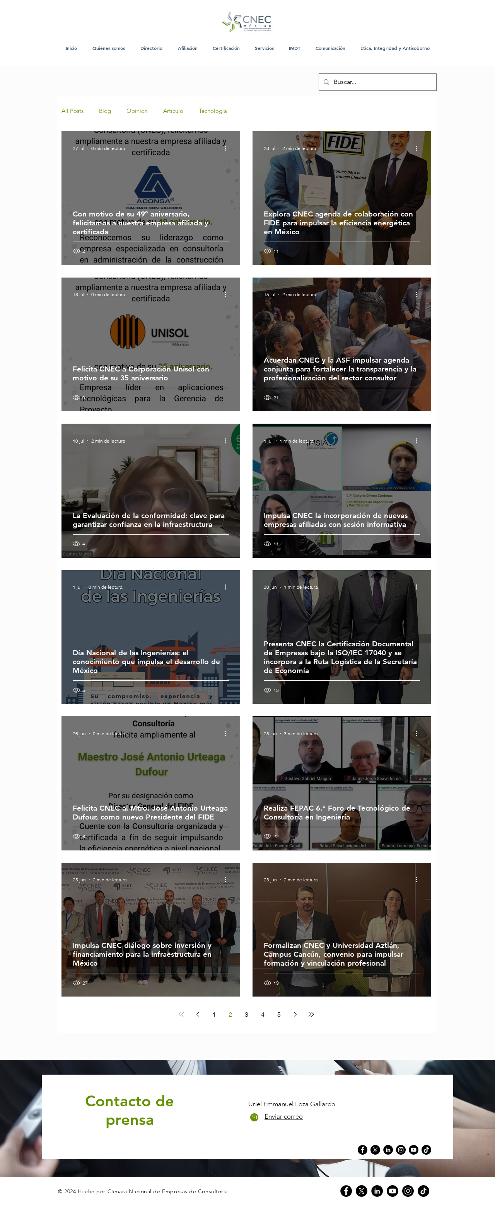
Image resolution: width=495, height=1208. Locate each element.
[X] (361, 1191)
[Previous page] (198, 1014)
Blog (105, 110)
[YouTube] (413, 1150)
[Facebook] (362, 1150)
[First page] (181, 1014)
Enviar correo (284, 1116)
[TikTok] (426, 1150)
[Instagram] (401, 1150)
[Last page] (311, 1014)
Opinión (137, 110)
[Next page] (295, 1014)
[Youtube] (392, 1191)
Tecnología (213, 110)
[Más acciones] (227, 148)
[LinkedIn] (388, 1150)
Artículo (173, 110)
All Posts (72, 110)
